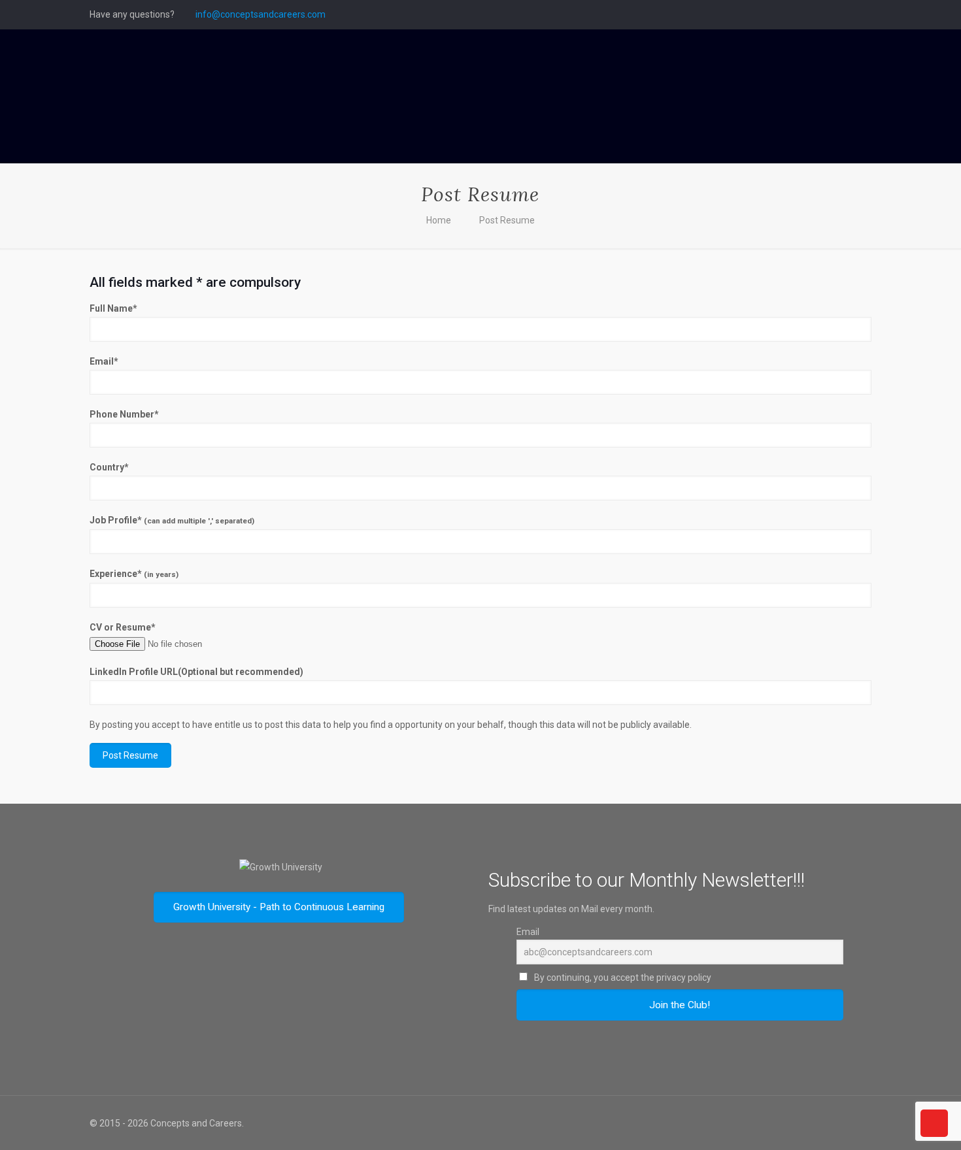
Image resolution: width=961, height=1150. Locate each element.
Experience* (134, 573)
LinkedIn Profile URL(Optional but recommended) (196, 671)
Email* (104, 361)
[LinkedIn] (864, 14)
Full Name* (113, 308)
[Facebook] (811, 14)
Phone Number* (124, 414)
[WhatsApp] (794, 14)
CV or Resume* (123, 627)
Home (438, 220)
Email (527, 932)
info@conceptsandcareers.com (260, 14)
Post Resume (507, 220)
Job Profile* (172, 520)
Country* (109, 467)
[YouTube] (847, 14)
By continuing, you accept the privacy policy (621, 977)
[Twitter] (829, 14)
